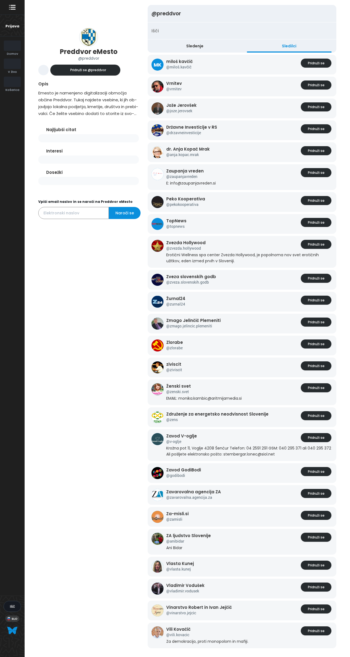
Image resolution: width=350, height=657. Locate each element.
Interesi (54, 151)
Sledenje (194, 46)
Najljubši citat (61, 129)
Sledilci (289, 46)
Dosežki (54, 172)
